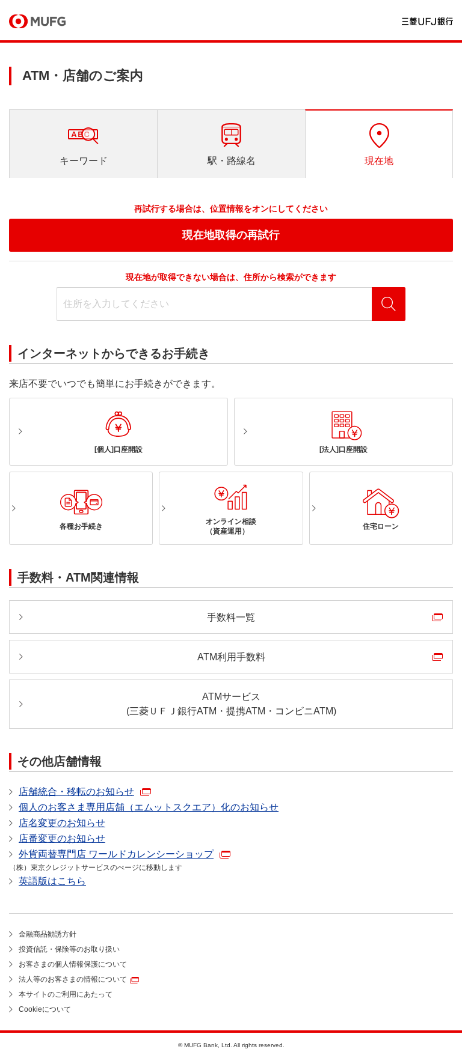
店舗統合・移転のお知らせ (76, 791)
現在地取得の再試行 (231, 235)
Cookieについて (45, 1009)
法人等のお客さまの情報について (73, 979)
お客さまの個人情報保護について (73, 964)
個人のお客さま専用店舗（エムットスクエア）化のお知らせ (149, 807)
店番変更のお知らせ (62, 838)
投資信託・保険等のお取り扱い (69, 949)
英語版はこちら (52, 881)
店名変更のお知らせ (62, 823)
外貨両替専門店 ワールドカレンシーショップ (116, 854)
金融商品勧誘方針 (47, 934)
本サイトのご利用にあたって (65, 994)
